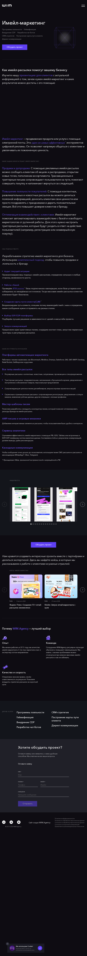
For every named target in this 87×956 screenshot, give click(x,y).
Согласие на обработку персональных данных (70, 819)
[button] (83, 503)
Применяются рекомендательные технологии (69, 823)
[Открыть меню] (83, 6)
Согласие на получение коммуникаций (67, 821)
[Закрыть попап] (7, 943)
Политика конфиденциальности (65, 816)
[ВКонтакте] (11, 818)
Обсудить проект (13, 47)
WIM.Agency (45, 819)
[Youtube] (18, 818)
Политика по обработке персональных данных (70, 817)
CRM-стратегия (8, 36)
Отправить (26, 801)
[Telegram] (3, 818)
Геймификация (30, 29)
